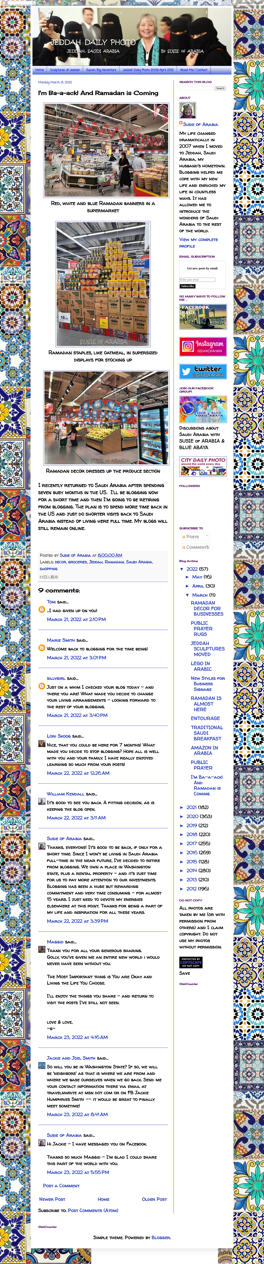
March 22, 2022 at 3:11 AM (76, 818)
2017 (192, 843)
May (198, 577)
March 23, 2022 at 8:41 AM (77, 1114)
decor (60, 562)
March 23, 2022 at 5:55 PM (78, 1172)
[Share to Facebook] (53, 577)
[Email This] (41, 577)
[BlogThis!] (45, 577)
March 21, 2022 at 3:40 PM (77, 715)
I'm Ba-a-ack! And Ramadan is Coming (207, 785)
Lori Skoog (59, 736)
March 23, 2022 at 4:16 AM (77, 1037)
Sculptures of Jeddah (65, 70)
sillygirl (56, 678)
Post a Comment (61, 1185)
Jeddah (96, 562)
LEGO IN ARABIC (201, 666)
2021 (192, 807)
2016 (193, 852)
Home (40, 70)
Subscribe (187, 286)
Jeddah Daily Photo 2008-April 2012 (148, 70)
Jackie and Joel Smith (71, 1058)
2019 (192, 825)
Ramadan (114, 562)
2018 (193, 834)
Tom (51, 602)
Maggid (55, 942)
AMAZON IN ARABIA (204, 751)
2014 (192, 870)
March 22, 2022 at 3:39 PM (77, 921)
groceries (77, 562)
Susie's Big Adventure (101, 70)
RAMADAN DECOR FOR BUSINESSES (207, 608)
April (199, 586)
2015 (193, 861)
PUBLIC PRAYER (202, 765)
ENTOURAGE (205, 718)
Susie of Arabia (64, 838)
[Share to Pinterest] (56, 577)
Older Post (154, 1199)
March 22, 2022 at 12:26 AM (78, 773)
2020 (193, 816)
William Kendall (65, 794)
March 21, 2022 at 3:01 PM (76, 657)
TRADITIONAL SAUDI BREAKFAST (207, 733)
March (200, 595)
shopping (48, 568)
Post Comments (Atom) (93, 1210)
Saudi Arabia (139, 562)
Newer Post (52, 1199)
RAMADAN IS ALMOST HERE (206, 704)
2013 (192, 879)
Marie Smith (61, 640)
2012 (192, 889)
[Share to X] (49, 577)
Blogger (161, 1237)
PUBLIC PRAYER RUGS (202, 628)
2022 (193, 569)
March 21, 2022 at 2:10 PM (76, 619)
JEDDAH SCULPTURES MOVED (208, 649)
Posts (192, 536)
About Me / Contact (193, 70)
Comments (197, 547)
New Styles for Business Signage (208, 684)
